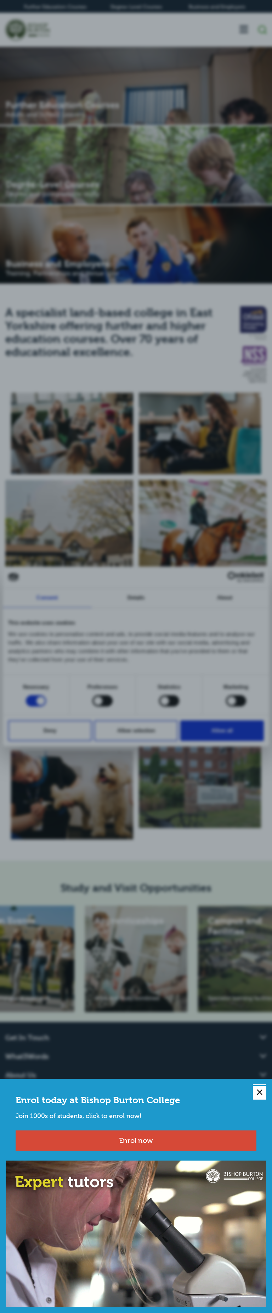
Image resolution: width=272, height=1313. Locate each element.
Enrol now (136, 1140)
